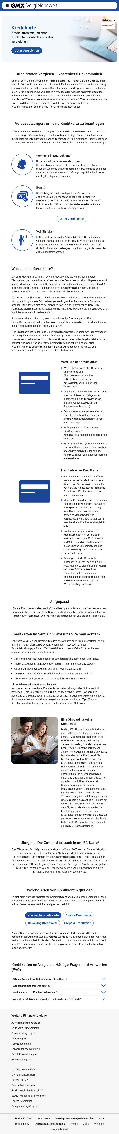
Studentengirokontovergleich (27, 1090)
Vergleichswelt (41, 5)
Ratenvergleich (19, 1080)
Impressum (43, 1118)
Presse (74, 1123)
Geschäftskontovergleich (25, 1054)
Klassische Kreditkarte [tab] (43, 915)
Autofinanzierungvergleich (25, 1022)
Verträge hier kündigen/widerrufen (74, 1118)
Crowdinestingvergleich (24, 1033)
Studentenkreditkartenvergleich (28, 1095)
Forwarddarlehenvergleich (25, 1049)
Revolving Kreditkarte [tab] (43, 923)
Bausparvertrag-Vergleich (25, 1106)
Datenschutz (22, 1123)
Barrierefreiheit (59, 1129)
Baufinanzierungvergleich (25, 1028)
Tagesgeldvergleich (22, 1101)
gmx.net (17, 5)
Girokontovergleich (21, 1059)
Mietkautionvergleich (23, 1074)
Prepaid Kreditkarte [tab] (77, 923)
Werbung (99, 1123)
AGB (101, 1118)
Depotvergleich (19, 1038)
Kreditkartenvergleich (23, 1069)
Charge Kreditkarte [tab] (78, 915)
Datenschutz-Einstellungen (50, 1123)
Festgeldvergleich (21, 1043)
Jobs (86, 1123)
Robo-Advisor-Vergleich (24, 1085)
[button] (7, 5)
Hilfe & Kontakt (23, 1118)
